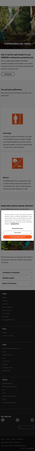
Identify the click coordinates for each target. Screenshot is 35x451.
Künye (17, 224)
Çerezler (13, 224)
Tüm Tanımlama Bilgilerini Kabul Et (17, 236)
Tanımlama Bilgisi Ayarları (17, 228)
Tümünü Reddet (17, 232)
